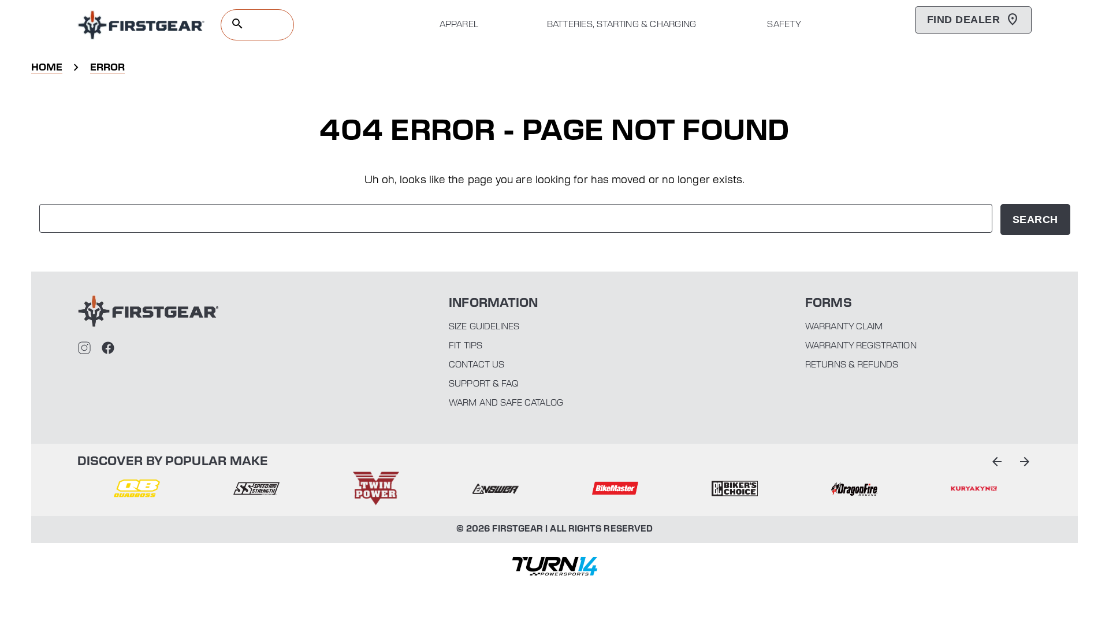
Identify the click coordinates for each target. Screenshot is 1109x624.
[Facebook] (108, 348)
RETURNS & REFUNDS (851, 365)
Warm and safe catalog (506, 403)
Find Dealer (963, 19)
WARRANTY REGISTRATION (860, 346)
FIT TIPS (465, 346)
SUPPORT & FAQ (483, 384)
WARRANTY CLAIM (844, 327)
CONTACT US (476, 365)
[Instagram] (84, 348)
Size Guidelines (484, 327)
